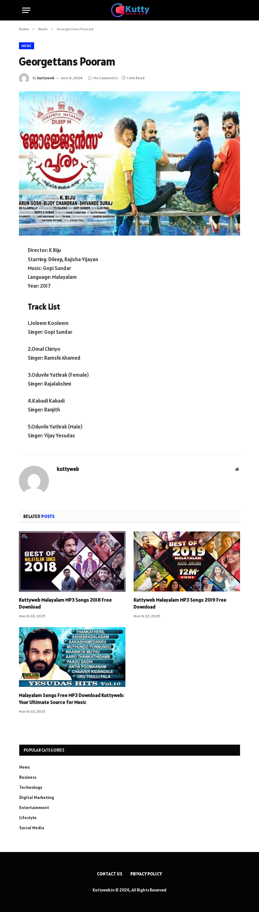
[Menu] (26, 10)
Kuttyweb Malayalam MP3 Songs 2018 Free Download (65, 603)
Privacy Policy (146, 874)
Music (26, 46)
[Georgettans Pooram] (129, 163)
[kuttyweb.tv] (129, 10)
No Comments (105, 77)
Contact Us (110, 874)
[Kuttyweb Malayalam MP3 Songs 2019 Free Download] (187, 561)
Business (27, 777)
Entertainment (34, 807)
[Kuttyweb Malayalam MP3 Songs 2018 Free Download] (72, 561)
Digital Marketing (36, 797)
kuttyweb (45, 77)
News (24, 767)
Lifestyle (28, 817)
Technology (30, 787)
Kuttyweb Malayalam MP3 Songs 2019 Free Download (180, 603)
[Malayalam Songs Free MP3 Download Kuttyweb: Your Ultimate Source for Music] (72, 657)
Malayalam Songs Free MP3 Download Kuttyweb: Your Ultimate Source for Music (71, 698)
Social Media (31, 828)
